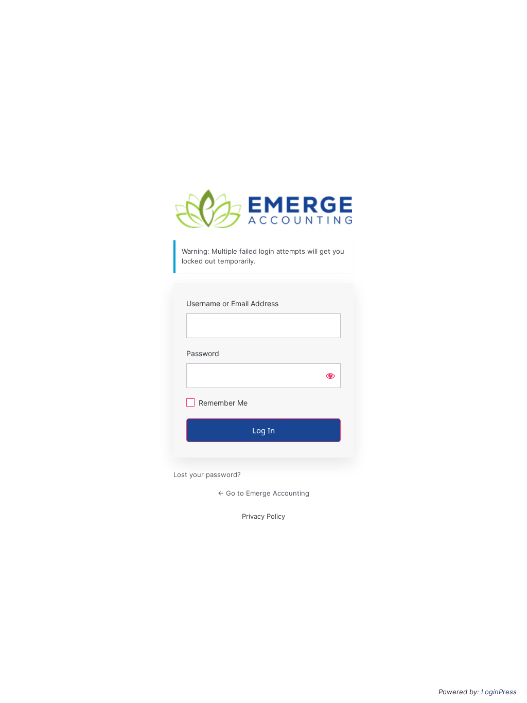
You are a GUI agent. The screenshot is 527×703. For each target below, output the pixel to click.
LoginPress (499, 692)
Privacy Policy (263, 516)
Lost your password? (207, 474)
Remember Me (223, 402)
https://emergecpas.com (263, 208)
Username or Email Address (232, 303)
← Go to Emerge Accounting (263, 493)
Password (202, 353)
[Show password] (330, 375)
